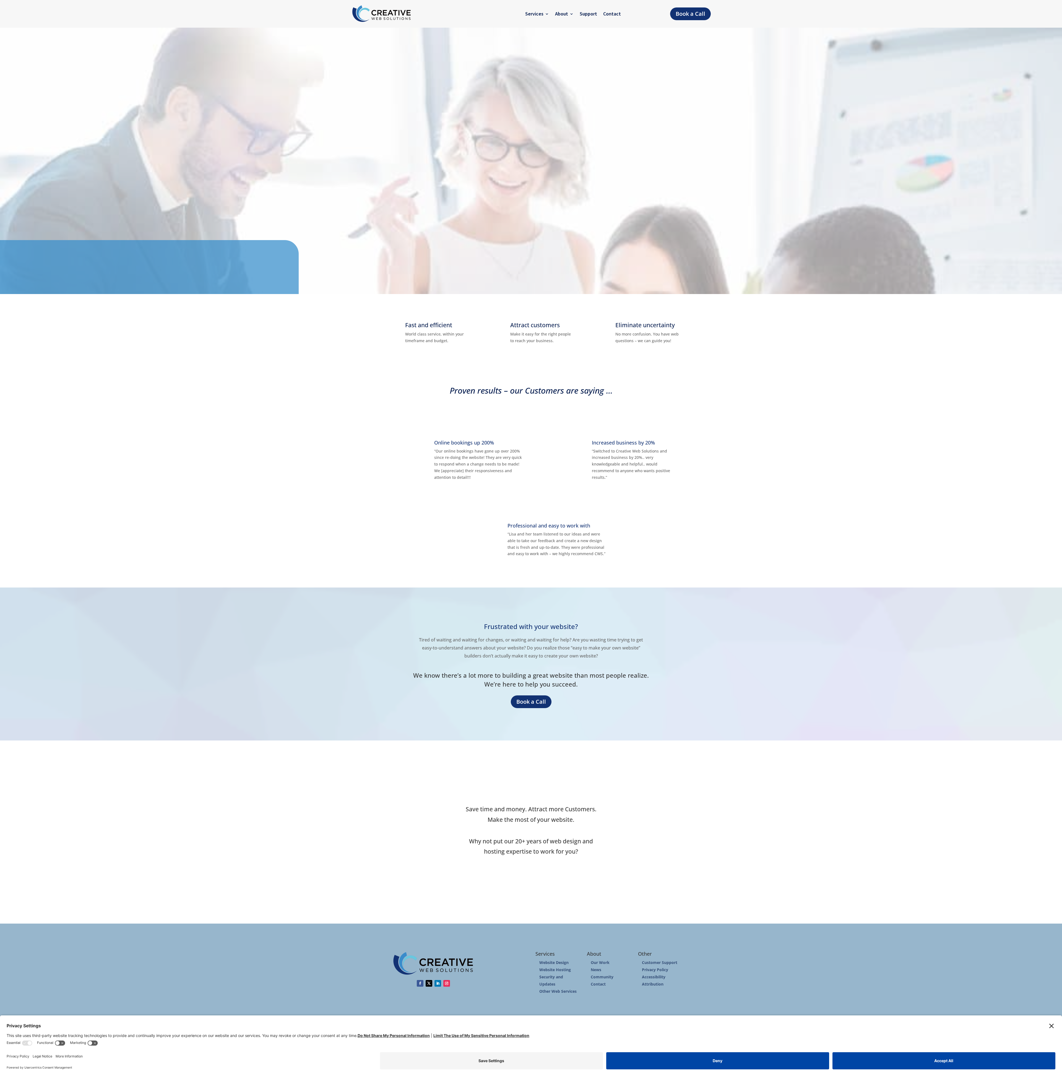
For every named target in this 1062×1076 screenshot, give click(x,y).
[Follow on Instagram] (446, 983)
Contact (612, 14)
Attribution (652, 984)
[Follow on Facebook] (420, 983)
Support (588, 14)
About (561, 14)
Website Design (554, 962)
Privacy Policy (655, 969)
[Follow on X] (429, 983)
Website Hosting (555, 969)
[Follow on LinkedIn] (437, 983)
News (596, 969)
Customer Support (659, 962)
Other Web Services (558, 991)
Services (534, 14)
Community (602, 976)
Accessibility (653, 976)
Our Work (600, 962)
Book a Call (690, 13)
